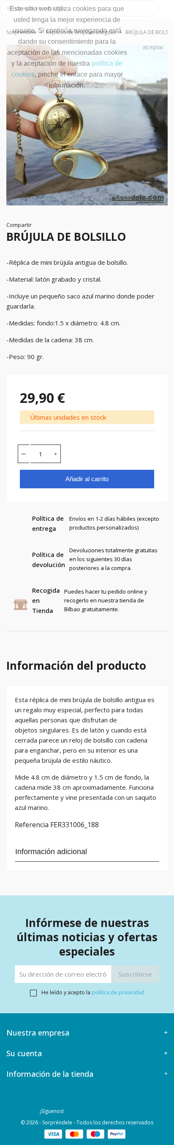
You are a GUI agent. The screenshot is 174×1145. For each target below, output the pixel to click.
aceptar (153, 47)
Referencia (32, 824)
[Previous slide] (18, 129)
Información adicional (51, 851)
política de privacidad (118, 992)
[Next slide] (155, 129)
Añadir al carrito (87, 478)
